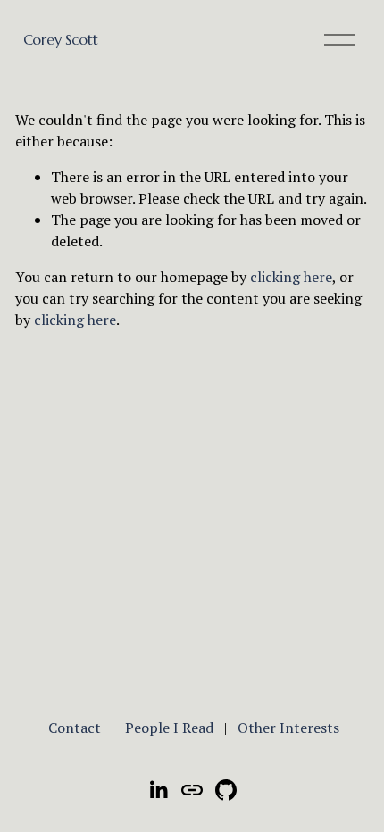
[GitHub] (226, 790)
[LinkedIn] (158, 790)
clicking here (291, 277)
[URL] (192, 790)
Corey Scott (60, 39)
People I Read (169, 727)
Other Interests (288, 727)
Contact (74, 727)
